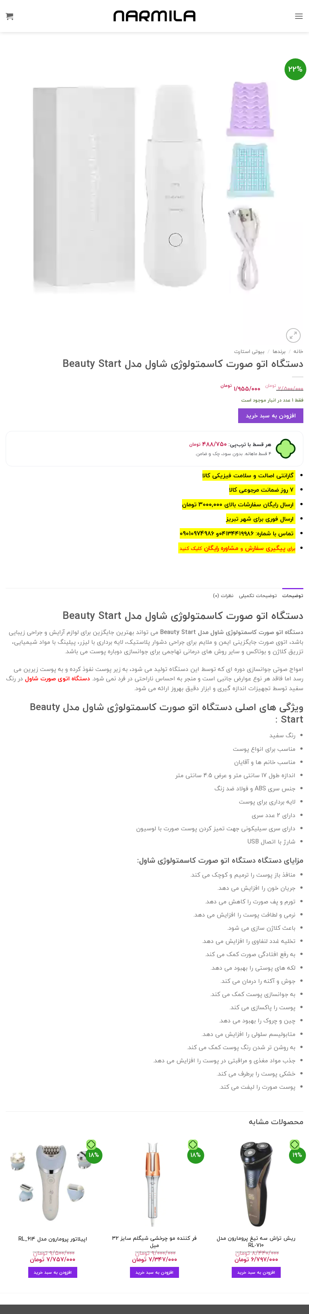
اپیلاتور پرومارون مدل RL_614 (52, 1239)
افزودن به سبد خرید (271, 415)
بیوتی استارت (249, 351)
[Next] (6, 1213)
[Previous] (303, 1213)
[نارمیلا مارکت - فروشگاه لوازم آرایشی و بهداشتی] (154, 16)
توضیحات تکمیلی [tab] (258, 595)
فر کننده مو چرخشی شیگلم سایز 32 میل (154, 1242)
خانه (298, 351)
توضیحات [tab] (292, 595)
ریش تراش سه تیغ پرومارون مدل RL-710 (256, 1242)
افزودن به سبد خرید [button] (256, 1272)
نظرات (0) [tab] (223, 595)
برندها (279, 351)
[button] (298, 16)
